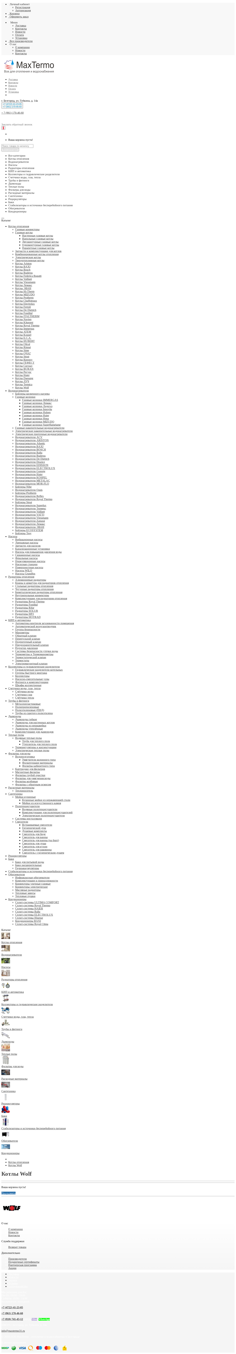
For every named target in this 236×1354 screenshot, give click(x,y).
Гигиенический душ (34, 827)
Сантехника (15, 793)
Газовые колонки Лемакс (37, 403)
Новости (20, 31)
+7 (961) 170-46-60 (12, 1313)
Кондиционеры (17, 899)
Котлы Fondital (23, 313)
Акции (12, 1268)
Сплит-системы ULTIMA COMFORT (37, 902)
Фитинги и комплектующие (31, 682)
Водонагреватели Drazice (30, 462)
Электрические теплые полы (32, 750)
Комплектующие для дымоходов (34, 731)
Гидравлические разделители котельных (39, 669)
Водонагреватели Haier (29, 474)
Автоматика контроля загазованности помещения (44, 623)
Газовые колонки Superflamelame (41, 424)
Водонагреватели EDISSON (31, 465)
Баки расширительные (28, 865)
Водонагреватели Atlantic (30, 443)
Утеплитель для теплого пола (39, 744)
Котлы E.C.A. (23, 337)
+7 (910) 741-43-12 (12, 1319)
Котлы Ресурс (23, 372)
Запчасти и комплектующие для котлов (38, 251)
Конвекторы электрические (31, 886)
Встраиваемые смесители (37, 824)
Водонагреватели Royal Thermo (33, 499)
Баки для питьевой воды (29, 862)
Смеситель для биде (34, 834)
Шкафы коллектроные (28, 685)
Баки (11, 858)
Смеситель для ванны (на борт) (40, 840)
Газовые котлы (24, 232)
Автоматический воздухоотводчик (35, 626)
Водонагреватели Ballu (28, 452)
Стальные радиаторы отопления (34, 586)
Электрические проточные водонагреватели (41, 434)
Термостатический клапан (30, 657)
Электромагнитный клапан (31, 663)
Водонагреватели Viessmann (31, 517)
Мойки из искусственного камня (41, 803)
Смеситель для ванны (35, 837)
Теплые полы (16, 734)
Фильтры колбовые (26, 781)
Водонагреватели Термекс (30, 508)
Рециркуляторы (17, 855)
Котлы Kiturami (24, 322)
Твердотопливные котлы (29, 260)
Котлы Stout (22, 356)
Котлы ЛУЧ (22, 381)
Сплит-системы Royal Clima (31, 924)
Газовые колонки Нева (35, 418)
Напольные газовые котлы (37, 238)
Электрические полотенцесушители (43, 815)
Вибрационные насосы (29, 539)
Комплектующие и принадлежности (36, 880)
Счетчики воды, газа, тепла (24, 688)
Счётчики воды (24, 691)
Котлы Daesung (24, 378)
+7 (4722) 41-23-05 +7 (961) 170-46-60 (12, 105)
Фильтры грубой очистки (30, 775)
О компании (22, 47)
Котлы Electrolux (25, 303)
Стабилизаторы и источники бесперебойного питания (40, 871)
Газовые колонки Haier (35, 415)
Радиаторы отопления (21, 576)
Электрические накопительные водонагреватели (44, 431)
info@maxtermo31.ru (13, 1330)
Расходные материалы (21, 787)
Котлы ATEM (23, 331)
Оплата (19, 34)
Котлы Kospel (23, 334)
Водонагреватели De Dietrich (32, 458)
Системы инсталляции (28, 818)
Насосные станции (26, 564)
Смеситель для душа (34, 843)
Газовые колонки (25, 396)
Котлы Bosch (22, 269)
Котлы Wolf (22, 387)
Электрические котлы (28, 257)
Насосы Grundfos (25, 573)
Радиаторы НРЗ (24, 613)
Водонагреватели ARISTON (32, 440)
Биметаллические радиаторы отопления (38, 592)
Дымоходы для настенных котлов (35, 722)
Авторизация (23, 10)
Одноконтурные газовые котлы (40, 244)
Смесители (21, 821)
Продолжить (8, 1193)
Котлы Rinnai (23, 347)
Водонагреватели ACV (29, 437)
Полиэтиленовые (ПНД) (29, 710)
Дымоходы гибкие (26, 719)
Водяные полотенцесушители (39, 809)
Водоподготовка (25, 756)
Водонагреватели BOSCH (30, 449)
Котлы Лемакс (23, 285)
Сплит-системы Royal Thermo (32, 905)
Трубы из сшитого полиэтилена (34, 713)
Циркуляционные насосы (30, 561)
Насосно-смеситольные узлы (32, 679)
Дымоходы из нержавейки (30, 725)
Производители (17, 1258)
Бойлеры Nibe (23, 486)
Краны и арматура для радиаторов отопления (42, 582)
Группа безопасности (27, 629)
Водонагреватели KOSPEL (31, 477)
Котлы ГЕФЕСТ (24, 362)
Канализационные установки (32, 548)
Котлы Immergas (24, 328)
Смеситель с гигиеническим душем (43, 852)
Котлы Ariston (23, 263)
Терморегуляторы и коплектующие (35, 747)
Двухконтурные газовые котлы (40, 241)
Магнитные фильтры (27, 772)
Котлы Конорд (23, 359)
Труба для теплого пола (36, 741)
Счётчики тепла (24, 697)
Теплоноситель (24, 790)
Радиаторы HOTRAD (28, 617)
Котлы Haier (22, 375)
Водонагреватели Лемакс (30, 524)
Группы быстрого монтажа (31, 672)
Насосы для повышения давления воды (38, 551)
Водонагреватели (18, 390)
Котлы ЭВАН (23, 288)
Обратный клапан (25, 635)
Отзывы (13, 1283)
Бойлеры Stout (23, 502)
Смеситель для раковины (37, 849)
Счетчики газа (23, 694)
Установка (21, 38)
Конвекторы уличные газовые (33, 883)
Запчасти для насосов (28, 545)
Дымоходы (14, 716)
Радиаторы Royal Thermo (30, 601)
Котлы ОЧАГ (23, 353)
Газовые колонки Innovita (37, 409)
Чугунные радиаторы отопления (34, 589)
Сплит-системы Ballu (27, 911)
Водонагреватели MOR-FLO (32, 483)
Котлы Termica (23, 384)
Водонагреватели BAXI (29, 446)
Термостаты (22, 660)
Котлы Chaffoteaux (26, 300)
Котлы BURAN (24, 368)
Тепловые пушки (25, 896)
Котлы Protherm (24, 297)
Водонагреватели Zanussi (30, 520)
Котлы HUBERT (25, 341)
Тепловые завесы (25, 893)
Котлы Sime (22, 350)
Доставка (20, 25)
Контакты (21, 28)
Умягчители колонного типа (39, 759)
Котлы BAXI (22, 266)
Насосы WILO (23, 570)
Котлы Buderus (24, 272)
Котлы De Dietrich (25, 310)
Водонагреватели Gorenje (30, 471)
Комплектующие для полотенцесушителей (47, 812)
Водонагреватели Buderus (30, 455)
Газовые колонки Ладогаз (37, 406)
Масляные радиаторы (28, 889)
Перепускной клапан (27, 638)
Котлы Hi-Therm (24, 291)
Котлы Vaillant (23, 279)
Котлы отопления (18, 226)
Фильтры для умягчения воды (32, 778)
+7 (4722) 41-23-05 (12, 1307)
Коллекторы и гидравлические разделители (34, 666)
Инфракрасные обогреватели (32, 877)
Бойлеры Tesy (23, 533)
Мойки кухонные (25, 796)
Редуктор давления (26, 648)
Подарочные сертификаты (23, 1261)
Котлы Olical (22, 344)
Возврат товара (17, 1247)
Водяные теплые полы (28, 738)
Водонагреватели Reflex (29, 496)
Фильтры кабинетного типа (38, 765)
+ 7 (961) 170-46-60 (12, 112)
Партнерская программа (22, 1265)
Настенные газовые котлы (37, 235)
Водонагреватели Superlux (30, 505)
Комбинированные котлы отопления (37, 254)
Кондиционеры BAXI (28, 920)
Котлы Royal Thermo (27, 325)
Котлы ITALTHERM (27, 316)
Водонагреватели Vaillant (30, 511)
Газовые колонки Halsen (36, 412)
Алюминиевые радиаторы (30, 579)
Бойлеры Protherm (25, 493)
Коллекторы (22, 676)
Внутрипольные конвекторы (32, 595)
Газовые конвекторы (27, 229)
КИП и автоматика (19, 620)
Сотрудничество (18, 1286)
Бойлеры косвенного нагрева (32, 393)
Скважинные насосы (27, 555)
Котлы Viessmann (25, 282)
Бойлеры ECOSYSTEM (29, 530)
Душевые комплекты (34, 831)
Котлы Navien (23, 319)
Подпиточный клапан (28, 641)
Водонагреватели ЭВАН (29, 527)
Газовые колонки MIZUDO (38, 421)
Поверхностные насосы (29, 567)
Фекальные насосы (26, 558)
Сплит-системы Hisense (29, 917)
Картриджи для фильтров (30, 769)
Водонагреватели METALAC (32, 480)
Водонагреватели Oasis (29, 489)
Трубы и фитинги (18, 700)
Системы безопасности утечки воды (36, 651)
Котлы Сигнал (23, 365)
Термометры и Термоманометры (34, 654)
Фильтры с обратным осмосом (33, 784)
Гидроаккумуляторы (27, 868)
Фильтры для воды (19, 753)
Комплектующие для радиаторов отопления (41, 598)
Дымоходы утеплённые (29, 728)
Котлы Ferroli (23, 306)
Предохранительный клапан (32, 644)
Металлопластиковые (28, 703)
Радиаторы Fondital (26, 604)
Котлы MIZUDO (25, 294)
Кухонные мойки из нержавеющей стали (46, 800)
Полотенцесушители (27, 806)
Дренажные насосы (26, 542)
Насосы (12, 536)
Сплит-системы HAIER (29, 908)
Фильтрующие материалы (37, 762)
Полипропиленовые (27, 707)
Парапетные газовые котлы (38, 248)
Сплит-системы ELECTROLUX (34, 914)
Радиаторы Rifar (24, 607)
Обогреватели (16, 874)
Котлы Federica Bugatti (28, 275)
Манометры (22, 632)
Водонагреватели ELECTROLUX (35, 468)
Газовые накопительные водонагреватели (39, 427)
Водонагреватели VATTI (29, 514)
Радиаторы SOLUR (26, 610)
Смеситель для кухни (34, 846)
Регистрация (22, 7)
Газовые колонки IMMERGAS (40, 399)
